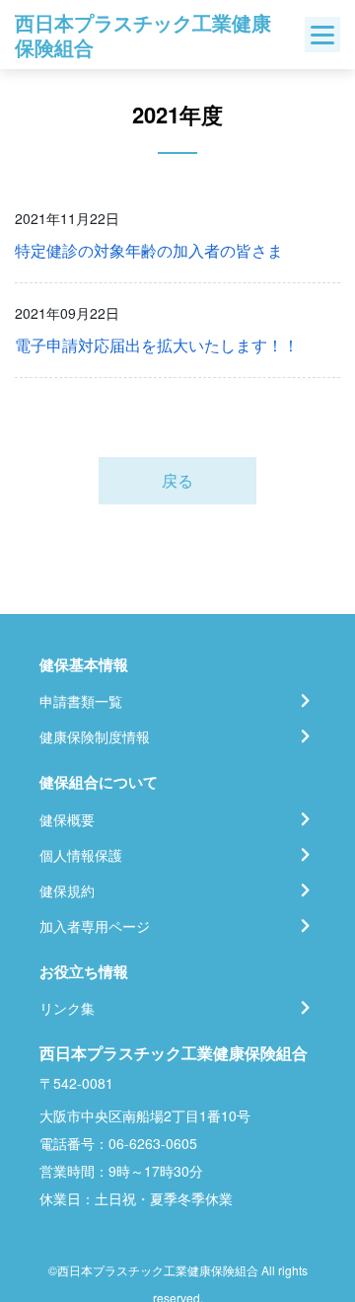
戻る (177, 480)
